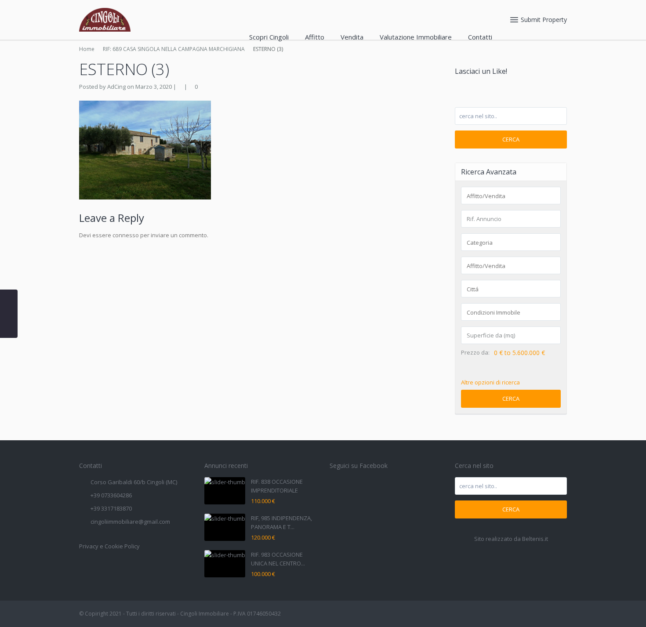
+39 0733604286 (111, 495)
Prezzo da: (475, 352)
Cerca (510, 139)
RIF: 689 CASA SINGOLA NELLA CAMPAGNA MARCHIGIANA (174, 49)
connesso (126, 235)
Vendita (352, 37)
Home (86, 49)
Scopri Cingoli (269, 37)
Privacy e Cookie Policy (109, 546)
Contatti (480, 37)
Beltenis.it (535, 539)
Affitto (314, 37)
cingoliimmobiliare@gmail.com (130, 522)
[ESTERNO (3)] (145, 149)
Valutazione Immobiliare (416, 37)
